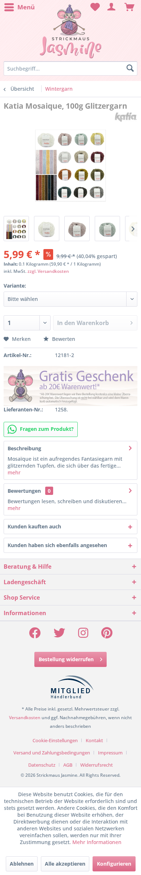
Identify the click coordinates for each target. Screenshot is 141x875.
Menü (26, 7)
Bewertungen (24, 490)
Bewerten (63, 338)
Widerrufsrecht (96, 765)
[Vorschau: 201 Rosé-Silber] (77, 228)
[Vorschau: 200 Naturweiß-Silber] (46, 228)
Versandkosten (24, 717)
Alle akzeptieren (65, 863)
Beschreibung (24, 448)
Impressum (110, 752)
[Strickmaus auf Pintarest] (106, 635)
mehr (14, 472)
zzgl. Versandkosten (48, 271)
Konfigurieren (114, 863)
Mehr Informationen (96, 842)
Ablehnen (22, 863)
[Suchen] (130, 68)
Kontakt (94, 740)
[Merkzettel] (94, 7)
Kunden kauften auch (34, 526)
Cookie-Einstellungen (55, 740)
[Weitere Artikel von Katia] (125, 117)
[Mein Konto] (111, 7)
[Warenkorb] (129, 7)
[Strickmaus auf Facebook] (34, 635)
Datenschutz (41, 765)
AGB (67, 765)
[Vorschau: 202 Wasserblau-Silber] (107, 228)
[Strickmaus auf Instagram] (83, 635)
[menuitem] (19, 7)
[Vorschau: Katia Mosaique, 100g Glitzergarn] (16, 228)
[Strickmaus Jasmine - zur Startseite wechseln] (70, 31)
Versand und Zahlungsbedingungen (51, 752)
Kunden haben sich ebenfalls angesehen (57, 545)
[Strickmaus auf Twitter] (59, 635)
